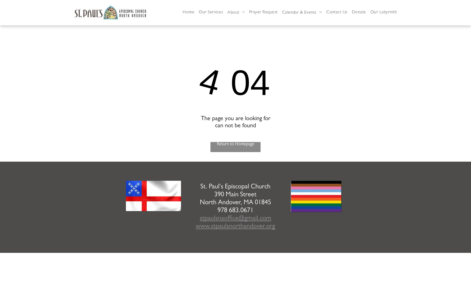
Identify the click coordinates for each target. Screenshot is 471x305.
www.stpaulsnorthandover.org (235, 227)
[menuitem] (188, 12)
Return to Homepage (235, 144)
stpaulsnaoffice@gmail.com (235, 219)
